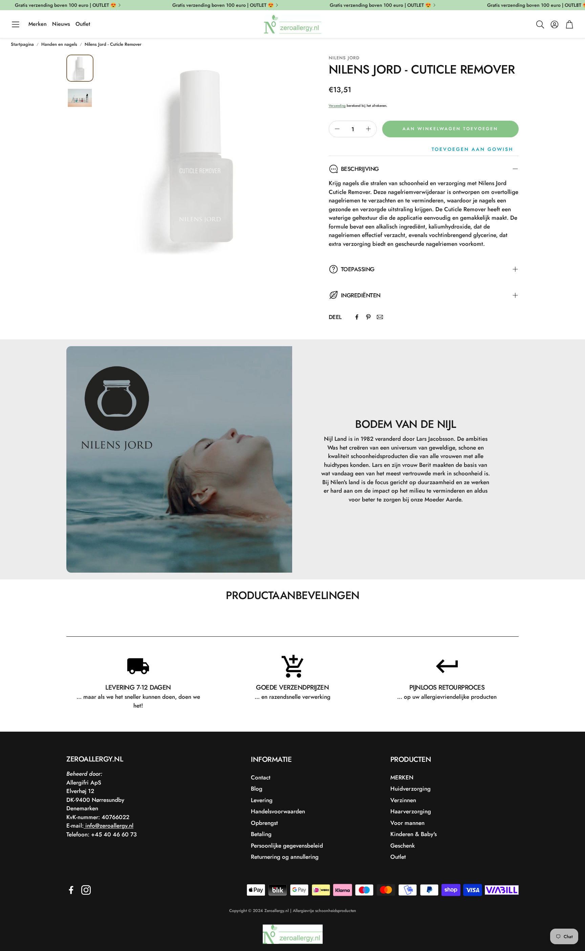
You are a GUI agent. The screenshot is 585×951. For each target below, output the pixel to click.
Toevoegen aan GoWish (472, 149)
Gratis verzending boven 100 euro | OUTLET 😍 (65, 5)
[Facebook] (357, 317)
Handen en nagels (59, 44)
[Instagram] (86, 890)
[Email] (380, 317)
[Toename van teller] (368, 129)
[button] (15, 24)
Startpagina (22, 44)
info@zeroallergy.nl (108, 825)
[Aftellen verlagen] (337, 129)
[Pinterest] (368, 317)
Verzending (337, 105)
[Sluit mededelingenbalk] (578, 5)
